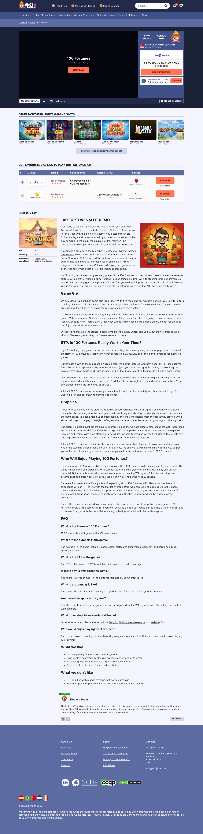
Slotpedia (64, 15)
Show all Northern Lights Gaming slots (101, 151)
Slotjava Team (69, 753)
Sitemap (65, 765)
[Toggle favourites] (181, 5)
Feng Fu (113, 622)
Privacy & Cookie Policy (116, 759)
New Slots (25, 15)
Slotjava (23, 23)
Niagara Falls (136, 141)
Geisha (155, 622)
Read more (177, 719)
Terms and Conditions (115, 753)
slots (32, 23)
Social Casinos (111, 6)
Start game (78, 70)
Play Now (176, 81)
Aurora (77, 141)
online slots (67, 254)
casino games (162, 504)
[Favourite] (51, 101)
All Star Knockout (110, 141)
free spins (76, 370)
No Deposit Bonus (85, 6)
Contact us (67, 759)
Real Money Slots (45, 15)
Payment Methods (127, 15)
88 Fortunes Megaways (132, 622)
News (145, 15)
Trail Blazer (163, 141)
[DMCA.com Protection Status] (130, 782)
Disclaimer (109, 765)
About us (66, 747)
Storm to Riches (26, 141)
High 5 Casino (41, 259)
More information (161, 72)
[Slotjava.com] (27, 6)
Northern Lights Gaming (79, 63)
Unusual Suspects (55, 141)
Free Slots (61, 6)
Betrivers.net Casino (43, 261)
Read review (165, 185)
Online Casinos (104, 15)
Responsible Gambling (115, 747)
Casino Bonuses (83, 15)
